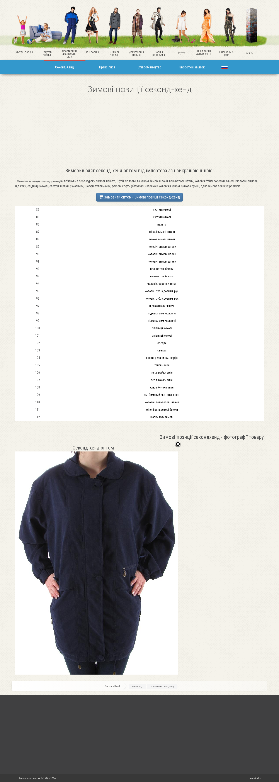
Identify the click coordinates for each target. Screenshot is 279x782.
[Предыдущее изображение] (43, 559)
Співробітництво (149, 67)
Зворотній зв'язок (192, 67)
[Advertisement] (139, 132)
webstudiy (255, 778)
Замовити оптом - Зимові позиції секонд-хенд (141, 197)
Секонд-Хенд (64, 67)
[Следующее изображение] (149, 559)
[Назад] (178, 444)
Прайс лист (107, 67)
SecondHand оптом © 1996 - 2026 (37, 778)
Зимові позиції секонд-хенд (162, 686)
